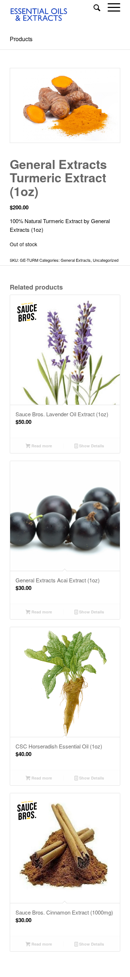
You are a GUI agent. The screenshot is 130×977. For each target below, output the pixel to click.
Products (21, 39)
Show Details (91, 445)
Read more (41, 445)
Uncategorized (105, 260)
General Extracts (76, 260)
